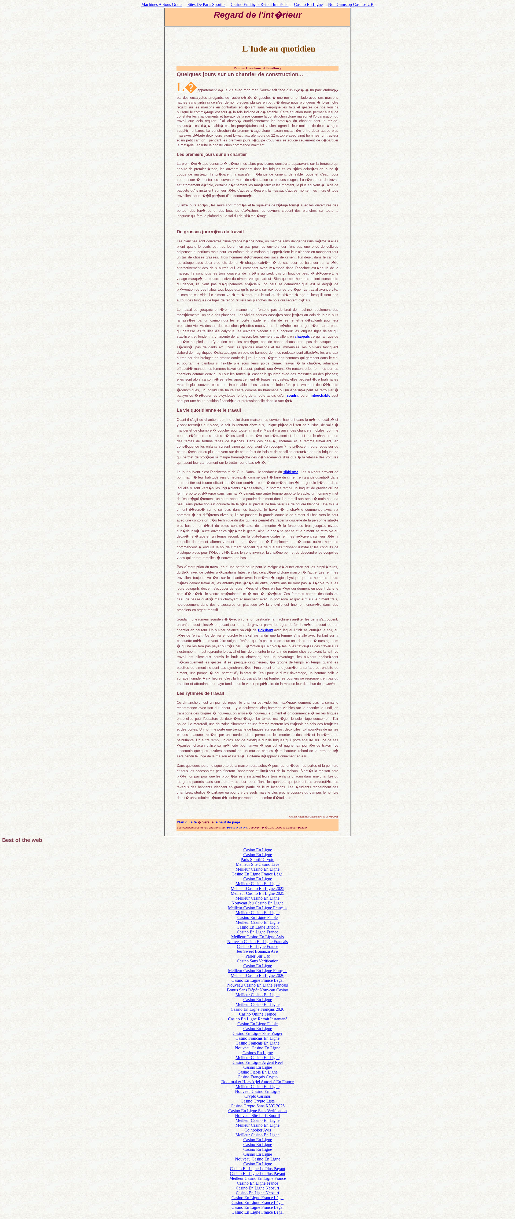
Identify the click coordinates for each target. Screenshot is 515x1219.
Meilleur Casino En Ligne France (257, 1178)
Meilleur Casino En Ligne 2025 (257, 888)
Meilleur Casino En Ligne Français (257, 908)
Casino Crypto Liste (258, 1101)
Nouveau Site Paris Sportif (257, 1115)
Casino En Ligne (308, 4)
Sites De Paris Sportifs (206, 4)
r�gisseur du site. (237, 827)
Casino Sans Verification (257, 961)
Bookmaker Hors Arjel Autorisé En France (257, 1081)
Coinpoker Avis (257, 1130)
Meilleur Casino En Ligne (257, 869)
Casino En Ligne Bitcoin (258, 927)
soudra (292, 395)
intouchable (320, 395)
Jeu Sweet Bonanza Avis (257, 951)
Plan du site (187, 822)
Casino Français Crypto (258, 1077)
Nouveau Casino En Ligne (257, 1048)
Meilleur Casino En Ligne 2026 (257, 975)
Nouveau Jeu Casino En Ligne (257, 903)
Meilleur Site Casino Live (257, 864)
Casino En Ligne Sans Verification (257, 1110)
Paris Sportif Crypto (257, 859)
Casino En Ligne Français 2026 (257, 1009)
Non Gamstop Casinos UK (351, 4)
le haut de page (227, 822)
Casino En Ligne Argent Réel (258, 1062)
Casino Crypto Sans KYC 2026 (258, 1106)
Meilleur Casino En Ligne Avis (257, 937)
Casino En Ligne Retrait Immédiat (260, 4)
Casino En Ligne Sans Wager (257, 1033)
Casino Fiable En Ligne (257, 1072)
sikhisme (290, 472)
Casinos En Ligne (257, 1052)
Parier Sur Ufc (257, 956)
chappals (302, 336)
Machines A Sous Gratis (161, 4)
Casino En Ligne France (257, 932)
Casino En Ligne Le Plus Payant (257, 1168)
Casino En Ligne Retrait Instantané (257, 1019)
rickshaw (265, 630)
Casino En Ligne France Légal (257, 874)
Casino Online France (257, 1014)
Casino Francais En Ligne (257, 1038)
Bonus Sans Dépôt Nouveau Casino (257, 990)
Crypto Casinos (257, 1096)
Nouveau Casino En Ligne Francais (257, 941)
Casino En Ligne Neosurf (257, 1188)
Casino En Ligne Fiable (257, 917)
